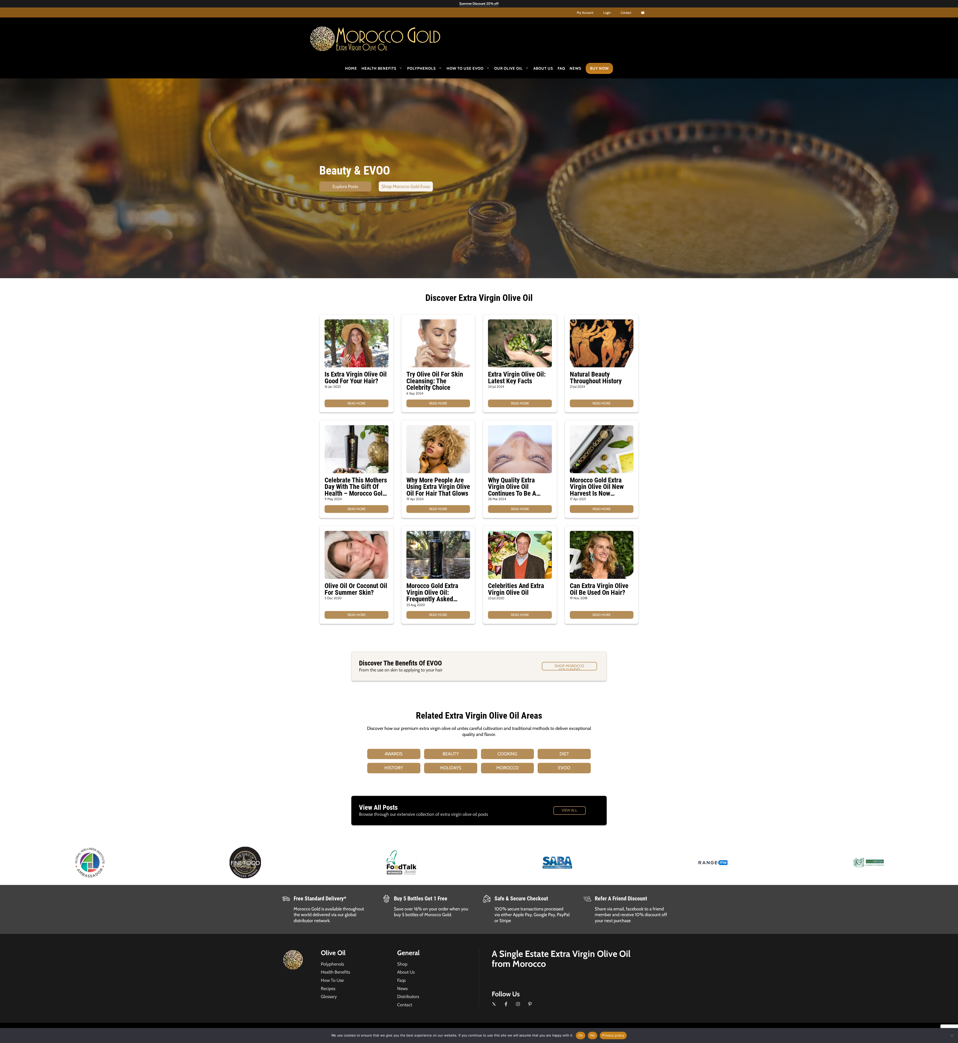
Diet (564, 754)
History (393, 768)
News (575, 68)
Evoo (564, 768)
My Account (585, 12)
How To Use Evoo (465, 68)
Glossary (329, 996)
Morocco (507, 768)
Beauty (451, 754)
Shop (402, 964)
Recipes (328, 988)
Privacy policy (613, 1035)
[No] (951, 1035)
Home (351, 68)
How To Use (332, 980)
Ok (580, 1035)
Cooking (507, 754)
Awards (394, 754)
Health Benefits (378, 68)
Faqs (401, 980)
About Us (543, 68)
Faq (561, 68)
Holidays (450, 768)
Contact (626, 12)
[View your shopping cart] (642, 12)
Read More (356, 403)
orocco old (388, 37)
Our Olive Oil (508, 68)
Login (607, 12)
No (592, 1035)
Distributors (408, 996)
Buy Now (599, 68)
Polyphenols (421, 68)
